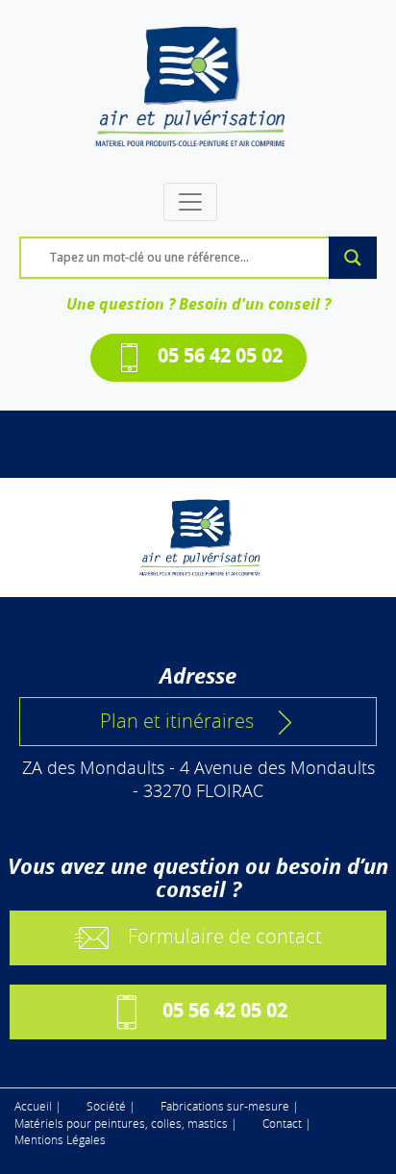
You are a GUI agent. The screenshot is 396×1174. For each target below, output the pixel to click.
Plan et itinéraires (177, 721)
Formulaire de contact (225, 936)
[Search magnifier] (353, 258)
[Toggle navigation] (190, 202)
